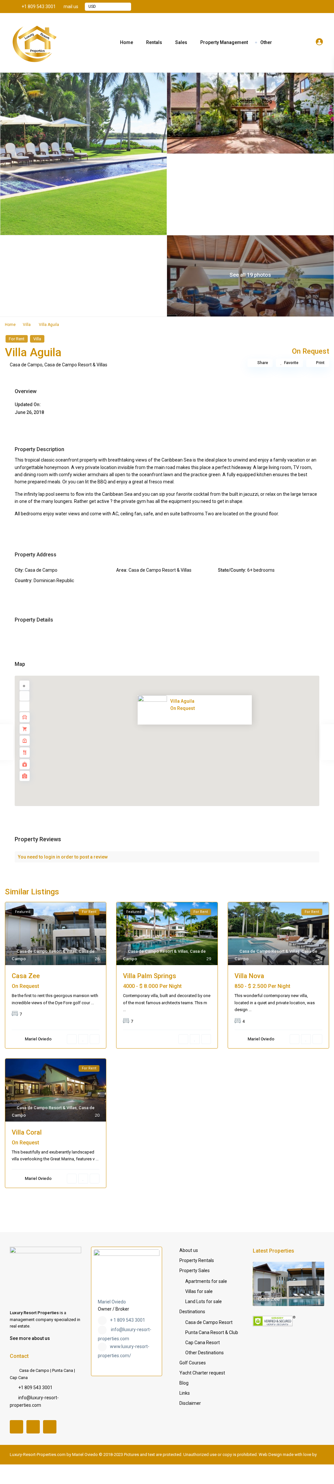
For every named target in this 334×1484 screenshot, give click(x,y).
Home (126, 42)
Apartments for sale (206, 1281)
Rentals (154, 42)
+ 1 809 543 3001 (127, 1320)
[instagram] (318, 6)
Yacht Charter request (202, 1372)
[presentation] (264, 1284)
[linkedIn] (299, 6)
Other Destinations (204, 1352)
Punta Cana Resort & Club (211, 1332)
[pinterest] (308, 6)
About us (188, 1250)
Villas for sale (199, 1291)
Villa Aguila (182, 701)
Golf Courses (192, 1362)
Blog (267, 101)
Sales (181, 42)
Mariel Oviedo (112, 1301)
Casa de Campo (26, 364)
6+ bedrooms (261, 570)
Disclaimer (190, 1403)
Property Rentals (196, 1260)
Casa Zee (26, 976)
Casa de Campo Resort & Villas (75, 364)
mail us (71, 6)
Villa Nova (249, 976)
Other (266, 42)
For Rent (16, 338)
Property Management (224, 42)
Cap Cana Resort (202, 1342)
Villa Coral (27, 1132)
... (92, 1002)
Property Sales (194, 1270)
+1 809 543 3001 (39, 6)
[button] (181, 744)
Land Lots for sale (203, 1301)
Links (184, 1393)
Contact (244, 101)
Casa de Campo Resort (209, 1322)
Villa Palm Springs (149, 976)
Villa (27, 324)
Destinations (192, 1311)
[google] (290, 6)
